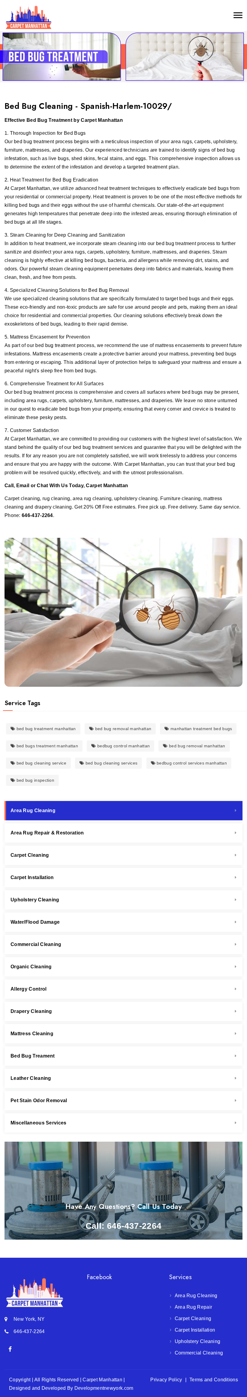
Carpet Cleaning (30, 855)
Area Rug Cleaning (33, 810)
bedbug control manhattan (123, 745)
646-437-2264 (37, 515)
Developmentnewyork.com (103, 1388)
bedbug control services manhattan (191, 763)
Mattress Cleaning (32, 1033)
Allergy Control (29, 989)
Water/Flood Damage (35, 922)
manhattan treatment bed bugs (200, 728)
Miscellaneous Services (39, 1122)
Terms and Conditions (213, 1379)
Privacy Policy (166, 1379)
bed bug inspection (34, 780)
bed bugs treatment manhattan (46, 745)
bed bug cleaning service (40, 763)
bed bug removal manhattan (122, 728)
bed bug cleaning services (110, 763)
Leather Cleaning (31, 1078)
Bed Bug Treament (33, 1055)
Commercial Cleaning (36, 944)
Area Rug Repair (193, 1307)
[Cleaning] (29, 15)
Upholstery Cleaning (35, 899)
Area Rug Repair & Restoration (47, 832)
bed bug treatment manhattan (45, 728)
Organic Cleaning (31, 966)
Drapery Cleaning (31, 1011)
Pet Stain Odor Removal (39, 1100)
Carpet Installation (32, 877)
